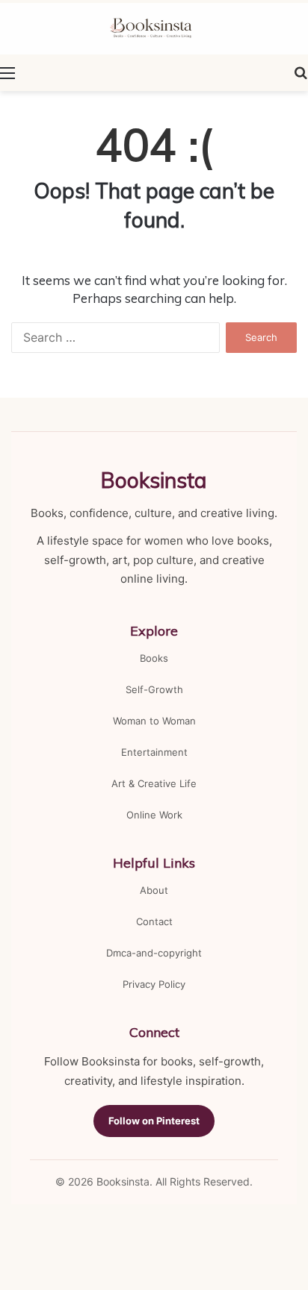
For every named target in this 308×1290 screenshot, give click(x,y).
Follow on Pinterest (154, 1121)
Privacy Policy (154, 984)
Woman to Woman (154, 721)
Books (154, 658)
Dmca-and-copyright (154, 953)
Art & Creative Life (154, 783)
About (154, 890)
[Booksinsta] (154, 28)
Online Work (154, 815)
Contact (154, 921)
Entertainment (154, 752)
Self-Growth (154, 689)
